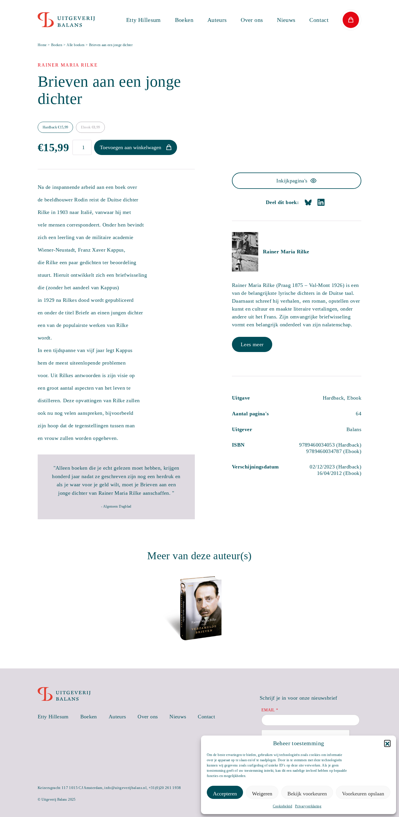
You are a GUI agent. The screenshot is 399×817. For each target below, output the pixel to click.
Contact (319, 20)
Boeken (184, 20)
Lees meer (252, 344)
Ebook (90, 127)
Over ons (252, 20)
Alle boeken (75, 45)
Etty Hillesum (143, 20)
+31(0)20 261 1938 (165, 787)
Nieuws (286, 20)
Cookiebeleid (282, 806)
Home (42, 45)
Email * (269, 710)
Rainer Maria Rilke (286, 252)
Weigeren (262, 794)
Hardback (55, 127)
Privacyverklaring (308, 806)
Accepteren (225, 794)
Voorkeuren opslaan (363, 794)
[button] (387, 743)
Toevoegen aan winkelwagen (130, 147)
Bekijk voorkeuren (307, 794)
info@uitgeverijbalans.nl (125, 787)
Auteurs (217, 20)
